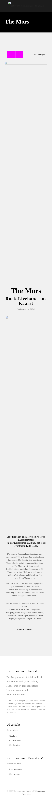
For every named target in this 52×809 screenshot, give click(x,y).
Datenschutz (26, 794)
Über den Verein (15, 770)
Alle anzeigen (39, 55)
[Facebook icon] (23, 799)
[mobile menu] (48, 5)
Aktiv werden (14, 774)
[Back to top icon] (46, 803)
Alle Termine (14, 745)
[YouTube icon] (26, 799)
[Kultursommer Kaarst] (26, 5)
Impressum (40, 791)
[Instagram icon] (29, 799)
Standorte (13, 736)
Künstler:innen (15, 741)
